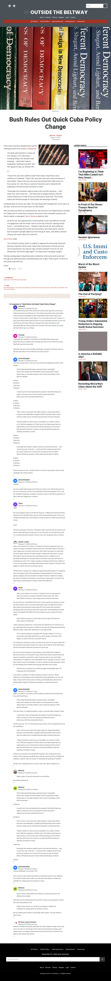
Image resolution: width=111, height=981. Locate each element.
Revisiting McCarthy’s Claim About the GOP (90, 385)
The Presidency (14, 279)
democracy (21, 287)
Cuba (16, 287)
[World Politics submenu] (50, 21)
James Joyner (55, 135)
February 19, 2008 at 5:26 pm (27, 506)
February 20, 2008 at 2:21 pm (27, 890)
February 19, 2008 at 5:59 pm (27, 544)
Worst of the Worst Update (88, 266)
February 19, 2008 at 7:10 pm (27, 691)
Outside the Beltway (59, 12)
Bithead (21, 771)
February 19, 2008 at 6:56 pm (27, 590)
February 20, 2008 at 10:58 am (28, 789)
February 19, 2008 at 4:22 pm (27, 308)
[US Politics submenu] (38, 21)
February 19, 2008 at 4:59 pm (27, 482)
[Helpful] (13, 330)
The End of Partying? (90, 294)
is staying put (31, 149)
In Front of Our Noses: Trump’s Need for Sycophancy (90, 207)
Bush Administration (9, 287)
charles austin (23, 542)
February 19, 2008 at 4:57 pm (27, 361)
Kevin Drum (8, 239)
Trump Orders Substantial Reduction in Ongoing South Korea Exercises (92, 324)
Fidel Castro (34, 287)
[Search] (105, 6)
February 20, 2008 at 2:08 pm (27, 869)
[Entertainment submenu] (75, 21)
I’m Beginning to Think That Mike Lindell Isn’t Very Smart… (91, 174)
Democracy (7, 279)
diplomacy (27, 287)
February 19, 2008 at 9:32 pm (27, 773)
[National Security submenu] (63, 21)
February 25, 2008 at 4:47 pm (27, 924)
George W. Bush (46, 287)
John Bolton (61, 287)
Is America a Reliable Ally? (90, 355)
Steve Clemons (31, 216)
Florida (39, 287)
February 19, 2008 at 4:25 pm (27, 337)
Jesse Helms (53, 287)
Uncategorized (22, 279)
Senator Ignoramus (89, 237)
